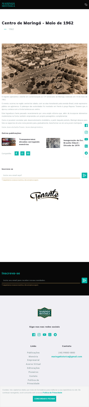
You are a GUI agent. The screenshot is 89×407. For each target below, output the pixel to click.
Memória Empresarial (33, 358)
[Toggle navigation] (86, 5)
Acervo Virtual (33, 364)
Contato (33, 376)
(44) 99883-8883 (66, 352)
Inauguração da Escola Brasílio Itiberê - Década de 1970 (75, 143)
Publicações (33, 352)
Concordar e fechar (44, 399)
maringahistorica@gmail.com (66, 356)
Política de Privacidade (33, 382)
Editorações (33, 368)
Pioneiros (33, 372)
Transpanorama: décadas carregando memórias (29, 141)
